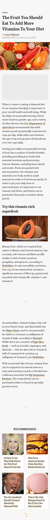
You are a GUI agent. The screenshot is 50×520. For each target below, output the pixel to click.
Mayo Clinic (12, 330)
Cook (5, 12)
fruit (25, 108)
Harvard (37, 338)
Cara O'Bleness (12, 34)
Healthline (7, 265)
